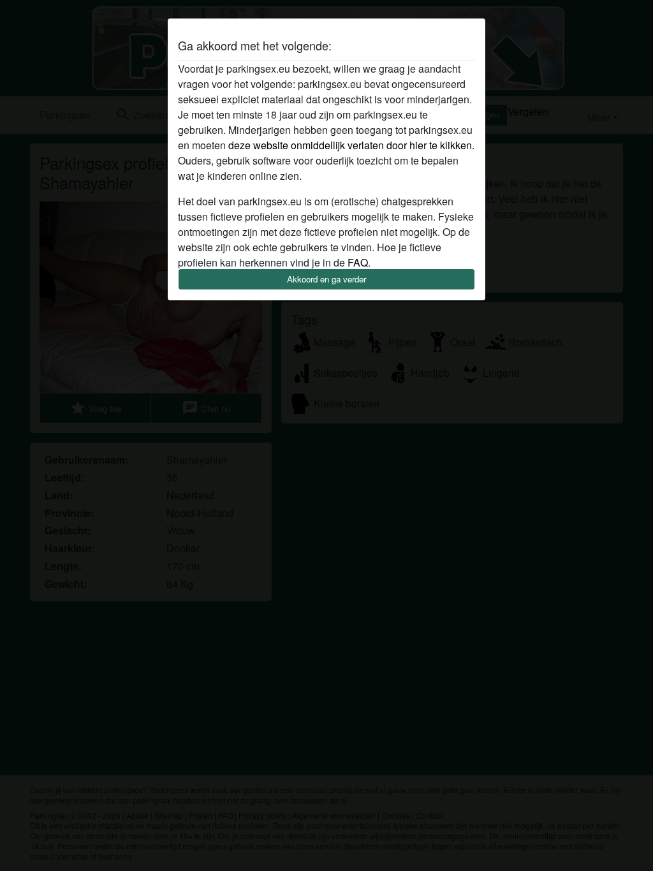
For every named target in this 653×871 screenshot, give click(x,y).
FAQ (358, 262)
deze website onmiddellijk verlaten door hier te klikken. (351, 145)
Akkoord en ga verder (326, 279)
